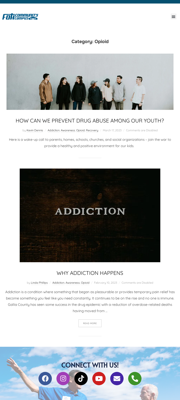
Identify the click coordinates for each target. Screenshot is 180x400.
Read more (92, 322)
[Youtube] (99, 378)
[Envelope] (117, 378)
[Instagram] (63, 378)
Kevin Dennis (35, 130)
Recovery (92, 130)
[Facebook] (45, 378)
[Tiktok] (81, 378)
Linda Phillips (39, 282)
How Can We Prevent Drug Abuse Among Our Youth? (90, 120)
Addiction (54, 130)
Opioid (80, 130)
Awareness (68, 130)
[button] (173, 16)
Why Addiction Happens (90, 273)
